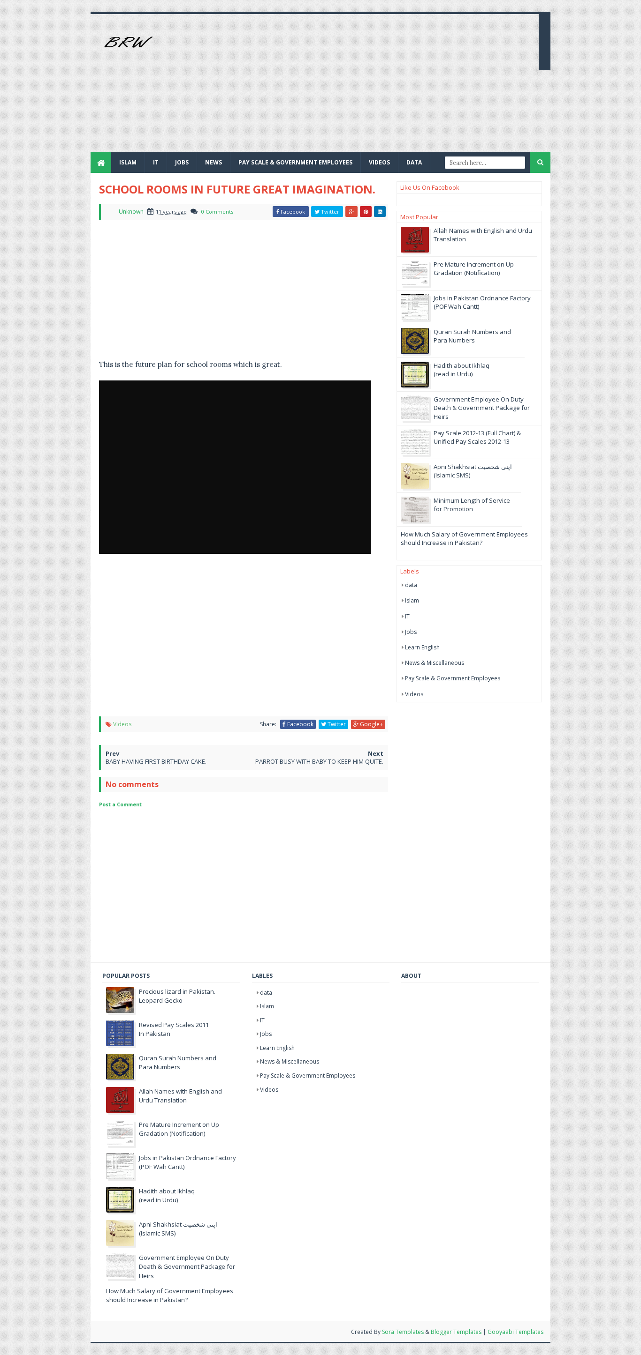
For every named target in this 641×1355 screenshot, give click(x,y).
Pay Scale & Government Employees (295, 162)
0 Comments (217, 211)
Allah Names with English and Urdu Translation (180, 1096)
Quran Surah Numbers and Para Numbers (472, 336)
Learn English (422, 647)
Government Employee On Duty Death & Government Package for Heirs (482, 407)
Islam (128, 162)
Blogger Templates (456, 1332)
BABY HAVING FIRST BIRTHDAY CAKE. (156, 761)
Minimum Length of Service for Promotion (472, 504)
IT (156, 162)
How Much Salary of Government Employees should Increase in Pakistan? (464, 538)
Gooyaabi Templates (515, 1332)
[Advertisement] (361, 86)
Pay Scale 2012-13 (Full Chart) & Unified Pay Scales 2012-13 (477, 437)
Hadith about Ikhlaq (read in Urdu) (461, 369)
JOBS (182, 162)
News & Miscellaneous (434, 663)
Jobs (411, 632)
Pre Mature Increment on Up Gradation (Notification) (474, 268)
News (213, 162)
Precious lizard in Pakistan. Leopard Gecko (177, 996)
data (411, 585)
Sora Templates (403, 1332)
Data (414, 162)
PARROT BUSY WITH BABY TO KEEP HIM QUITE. (319, 761)
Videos (379, 162)
